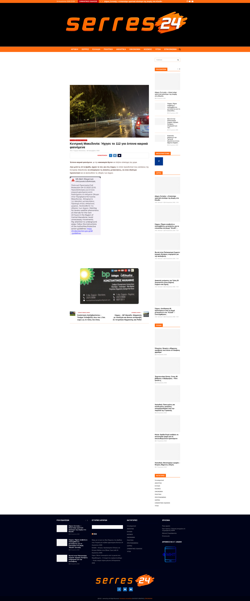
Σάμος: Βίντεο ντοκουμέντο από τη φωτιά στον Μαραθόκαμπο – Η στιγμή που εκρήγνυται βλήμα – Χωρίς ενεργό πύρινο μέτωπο (107, 558)
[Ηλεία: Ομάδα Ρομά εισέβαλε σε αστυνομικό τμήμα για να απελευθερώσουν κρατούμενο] (167, 423)
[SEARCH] (178, 60)
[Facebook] (119, 589)
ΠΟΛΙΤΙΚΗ (108, 49)
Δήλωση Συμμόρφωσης (169, 533)
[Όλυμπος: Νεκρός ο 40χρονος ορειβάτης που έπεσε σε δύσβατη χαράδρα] (167, 337)
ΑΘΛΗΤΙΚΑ (121, 49)
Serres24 (160, 202)
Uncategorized (159, 480)
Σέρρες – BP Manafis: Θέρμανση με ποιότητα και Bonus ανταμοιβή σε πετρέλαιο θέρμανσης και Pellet (127, 317)
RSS (95, 534)
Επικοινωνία (170, 49)
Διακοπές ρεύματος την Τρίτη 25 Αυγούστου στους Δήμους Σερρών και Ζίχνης (167, 282)
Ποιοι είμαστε (166, 526)
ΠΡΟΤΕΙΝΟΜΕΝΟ (160, 497)
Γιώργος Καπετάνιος (79, 150)
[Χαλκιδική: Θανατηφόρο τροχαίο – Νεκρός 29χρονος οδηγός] (167, 451)
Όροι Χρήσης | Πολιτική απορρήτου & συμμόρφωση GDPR (173, 529)
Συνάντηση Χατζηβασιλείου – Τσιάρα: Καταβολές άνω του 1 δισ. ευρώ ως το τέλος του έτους (91, 317)
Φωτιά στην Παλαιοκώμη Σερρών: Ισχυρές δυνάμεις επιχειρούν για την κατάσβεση (167, 254)
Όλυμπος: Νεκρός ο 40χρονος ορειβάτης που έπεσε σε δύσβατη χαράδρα (167, 350)
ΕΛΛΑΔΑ (96, 49)
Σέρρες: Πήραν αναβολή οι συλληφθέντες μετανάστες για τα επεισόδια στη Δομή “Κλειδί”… (142, 1)
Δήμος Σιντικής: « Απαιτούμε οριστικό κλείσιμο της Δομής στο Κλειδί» (166, 94)
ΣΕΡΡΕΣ (85, 49)
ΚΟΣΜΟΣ (148, 49)
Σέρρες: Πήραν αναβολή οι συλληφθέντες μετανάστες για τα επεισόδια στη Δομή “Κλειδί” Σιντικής (78, 543)
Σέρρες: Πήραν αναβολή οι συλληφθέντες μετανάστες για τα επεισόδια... (173, 107)
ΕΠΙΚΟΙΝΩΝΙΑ (148, 598)
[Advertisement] (109, 70)
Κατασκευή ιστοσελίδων (126, 598)
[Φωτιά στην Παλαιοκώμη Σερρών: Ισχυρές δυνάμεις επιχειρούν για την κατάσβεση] (160, 121)
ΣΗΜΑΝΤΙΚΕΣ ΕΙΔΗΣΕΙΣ (81, 140)
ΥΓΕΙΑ (158, 49)
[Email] (131, 589)
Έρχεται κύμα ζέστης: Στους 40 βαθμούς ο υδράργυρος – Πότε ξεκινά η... (166, 378)
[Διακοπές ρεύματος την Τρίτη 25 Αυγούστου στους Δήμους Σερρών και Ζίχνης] (160, 138)
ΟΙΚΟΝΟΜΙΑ (134, 49)
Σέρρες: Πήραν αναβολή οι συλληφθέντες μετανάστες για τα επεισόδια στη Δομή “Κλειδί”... (167, 226)
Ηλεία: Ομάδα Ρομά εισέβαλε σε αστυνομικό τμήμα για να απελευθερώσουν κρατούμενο (167, 436)
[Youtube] (125, 589)
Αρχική (74, 49)
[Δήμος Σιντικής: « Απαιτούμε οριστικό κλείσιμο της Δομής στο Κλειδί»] (167, 81)
